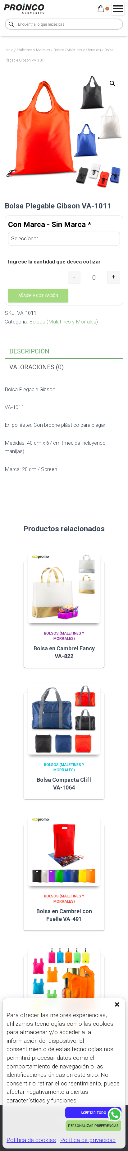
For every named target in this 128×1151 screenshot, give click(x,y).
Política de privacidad (88, 1140)
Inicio (9, 50)
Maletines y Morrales (33, 50)
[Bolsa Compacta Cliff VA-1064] (64, 719)
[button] (117, 1005)
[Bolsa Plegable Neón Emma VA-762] (64, 981)
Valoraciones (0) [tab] (36, 367)
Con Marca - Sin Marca (49, 224)
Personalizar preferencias (93, 1126)
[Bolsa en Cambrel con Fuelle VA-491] (64, 850)
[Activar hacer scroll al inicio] (116, 1138)
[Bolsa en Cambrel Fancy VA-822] (64, 587)
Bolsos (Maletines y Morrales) (77, 50)
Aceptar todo (93, 1113)
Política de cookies (31, 1140)
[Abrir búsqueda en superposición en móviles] (64, 24)
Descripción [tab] (29, 351)
